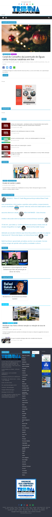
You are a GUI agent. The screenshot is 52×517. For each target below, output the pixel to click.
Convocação (25, 375)
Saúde (23, 455)
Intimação (24, 407)
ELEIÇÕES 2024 (25, 388)
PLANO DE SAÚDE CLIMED (11, 183)
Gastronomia (25, 402)
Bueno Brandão (25, 366)
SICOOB (24, 462)
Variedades (14, 54)
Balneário (24, 362)
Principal (24, 438)
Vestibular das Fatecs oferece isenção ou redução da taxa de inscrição (24, 326)
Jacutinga (24, 413)
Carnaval (24, 368)
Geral (23, 404)
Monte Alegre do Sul (41, 507)
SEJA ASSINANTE (35, 510)
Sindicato (5, 180)
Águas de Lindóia (6, 54)
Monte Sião (24, 423)
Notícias (24, 430)
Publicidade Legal (26, 445)
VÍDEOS (15, 510)
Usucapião (24, 470)
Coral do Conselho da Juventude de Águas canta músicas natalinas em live (24, 58)
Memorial (24, 417)
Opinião (24, 432)
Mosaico (24, 425)
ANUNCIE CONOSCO (27, 510)
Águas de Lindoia (25, 62)
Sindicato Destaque (12, 180)
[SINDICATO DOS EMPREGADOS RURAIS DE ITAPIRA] (6, 131)
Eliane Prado (16, 329)
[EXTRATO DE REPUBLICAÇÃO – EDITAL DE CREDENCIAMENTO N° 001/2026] (6, 138)
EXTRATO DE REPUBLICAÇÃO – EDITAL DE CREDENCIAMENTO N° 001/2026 (28, 138)
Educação (10, 323)
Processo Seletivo (26, 441)
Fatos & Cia (24, 400)
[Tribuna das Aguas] (3, 17)
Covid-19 (24, 377)
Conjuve (31, 62)
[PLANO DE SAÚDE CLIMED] (26, 165)
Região (15, 323)
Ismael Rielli (24, 409)
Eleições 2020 (25, 386)
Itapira (23, 411)
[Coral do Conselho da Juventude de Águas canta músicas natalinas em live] (26, 26)
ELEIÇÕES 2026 (25, 390)
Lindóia (23, 415)
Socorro (24, 468)
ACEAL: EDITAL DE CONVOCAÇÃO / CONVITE (21, 145)
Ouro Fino (24, 434)
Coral (46, 62)
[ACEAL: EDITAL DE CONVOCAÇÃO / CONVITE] (6, 145)
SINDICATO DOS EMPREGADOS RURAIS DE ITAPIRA (22, 131)
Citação (23, 370)
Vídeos (23, 475)
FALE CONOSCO (42, 510)
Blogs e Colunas (25, 364)
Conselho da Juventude (39, 62)
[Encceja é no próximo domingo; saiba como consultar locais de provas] (6, 338)
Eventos (24, 398)
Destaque (5, 323)
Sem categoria (25, 457)
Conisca (24, 373)
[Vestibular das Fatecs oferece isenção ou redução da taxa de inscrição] (26, 308)
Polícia (23, 436)
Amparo (24, 357)
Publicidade (24, 443)
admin (18, 62)
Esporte (24, 396)
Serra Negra (24, 459)
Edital (23, 381)
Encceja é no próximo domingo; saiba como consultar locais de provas (26, 338)
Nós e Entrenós (25, 428)
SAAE (23, 453)
